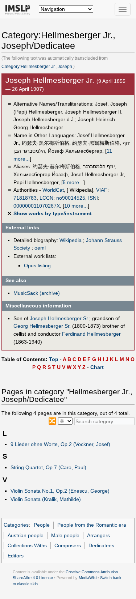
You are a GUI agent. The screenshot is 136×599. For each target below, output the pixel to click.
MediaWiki (87, 577)
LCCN (46, 198)
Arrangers (98, 535)
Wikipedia (70, 240)
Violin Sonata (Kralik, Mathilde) (46, 499)
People (42, 525)
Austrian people (26, 535)
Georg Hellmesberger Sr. (42, 326)
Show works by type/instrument (52, 213)
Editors (16, 555)
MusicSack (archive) (36, 293)
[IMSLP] (19, 9)
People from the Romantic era (91, 525)
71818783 (25, 198)
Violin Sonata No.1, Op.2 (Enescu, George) (60, 491)
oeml (40, 248)
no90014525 (70, 198)
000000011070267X (36, 206)
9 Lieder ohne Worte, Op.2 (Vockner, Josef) (60, 444)
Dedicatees (101, 545)
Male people (65, 535)
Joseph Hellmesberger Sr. (59, 318)
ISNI (93, 198)
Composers (67, 545)
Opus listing (37, 265)
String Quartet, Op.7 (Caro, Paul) (48, 467)
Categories (16, 525)
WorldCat (53, 190)
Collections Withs (27, 545)
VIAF (101, 190)
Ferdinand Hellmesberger (91, 334)
